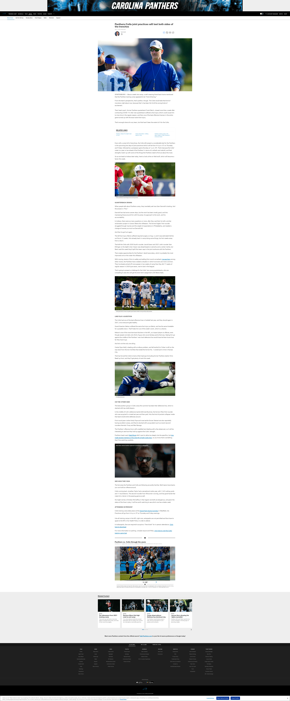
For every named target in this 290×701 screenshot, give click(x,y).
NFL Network (110, 659)
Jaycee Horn (166, 259)
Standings (81, 668)
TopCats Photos (127, 656)
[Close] (287, 698)
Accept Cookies (235, 698)
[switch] (262, 14)
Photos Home (127, 651)
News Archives (96, 666)
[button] (145, 460)
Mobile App (95, 656)
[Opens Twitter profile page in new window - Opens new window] (122, 34)
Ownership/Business (81, 659)
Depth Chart (81, 654)
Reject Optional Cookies (222, 698)
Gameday (127, 654)
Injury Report (81, 656)
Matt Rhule (132, 435)
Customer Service (209, 671)
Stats (81, 666)
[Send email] (170, 33)
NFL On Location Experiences (144, 659)
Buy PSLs (209, 654)
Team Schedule (144, 651)
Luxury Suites (209, 659)
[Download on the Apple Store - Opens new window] (139, 682)
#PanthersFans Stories (110, 661)
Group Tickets (209, 668)
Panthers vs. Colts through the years (130, 542)
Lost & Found (192, 656)
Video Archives (111, 666)
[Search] (266, 14)
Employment (175, 651)
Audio (95, 654)
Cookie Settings (210, 698)
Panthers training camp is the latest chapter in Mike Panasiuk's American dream (162, 135)
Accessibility (192, 671)
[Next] (156, 582)
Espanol (95, 663)
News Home (95, 651)
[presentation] (191, 630)
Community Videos (111, 663)
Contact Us (175, 663)
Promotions (160, 654)
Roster (81, 651)
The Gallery (209, 663)
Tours (193, 668)
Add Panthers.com (146, 636)
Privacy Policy (175, 656)
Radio (96, 659)
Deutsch (95, 661)
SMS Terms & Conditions (175, 661)
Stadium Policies (192, 659)
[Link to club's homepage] (4, 14)
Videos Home (111, 651)
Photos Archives (127, 661)
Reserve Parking (192, 654)
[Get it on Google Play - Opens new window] (149, 683)
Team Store (160, 651)
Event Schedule (192, 651)
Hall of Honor (81, 673)
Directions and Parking (192, 661)
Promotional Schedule (144, 654)
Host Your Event (192, 666)
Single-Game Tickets (209, 661)
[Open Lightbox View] (145, 568)
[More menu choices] (53, 13)
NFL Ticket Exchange (209, 673)
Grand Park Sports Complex (149, 511)
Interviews (111, 656)
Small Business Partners (175, 666)
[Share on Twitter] (167, 33)
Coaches (81, 661)
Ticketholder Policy (175, 659)
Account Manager (209, 651)
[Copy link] (173, 32)
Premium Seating (209, 656)
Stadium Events (144, 656)
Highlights (111, 654)
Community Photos (127, 659)
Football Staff (81, 663)
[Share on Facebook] (164, 33)
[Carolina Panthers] (145, 689)
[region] (145, 698)
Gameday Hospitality (209, 666)
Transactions (81, 671)
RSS (175, 654)
